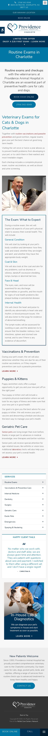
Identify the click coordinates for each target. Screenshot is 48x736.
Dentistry (8, 499)
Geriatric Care (10, 510)
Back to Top (24, 715)
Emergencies (10, 522)
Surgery (8, 505)
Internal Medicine (12, 493)
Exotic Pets (9, 516)
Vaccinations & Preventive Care (18, 488)
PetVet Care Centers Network (27, 721)
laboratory (16, 449)
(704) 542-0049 (24, 2)
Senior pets (7, 431)
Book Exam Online (24, 97)
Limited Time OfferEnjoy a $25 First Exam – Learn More (24, 40)
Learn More (9, 371)
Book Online (24, 18)
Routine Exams (11, 482)
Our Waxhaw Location (24, 13)
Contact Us (24, 686)
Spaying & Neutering (13, 527)
